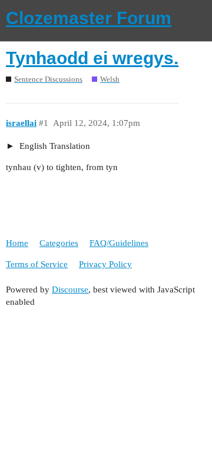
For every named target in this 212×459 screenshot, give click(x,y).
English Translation (53, 146)
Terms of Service (37, 264)
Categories (58, 243)
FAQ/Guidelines (119, 243)
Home (17, 243)
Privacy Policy (105, 264)
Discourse (70, 289)
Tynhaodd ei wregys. (92, 58)
